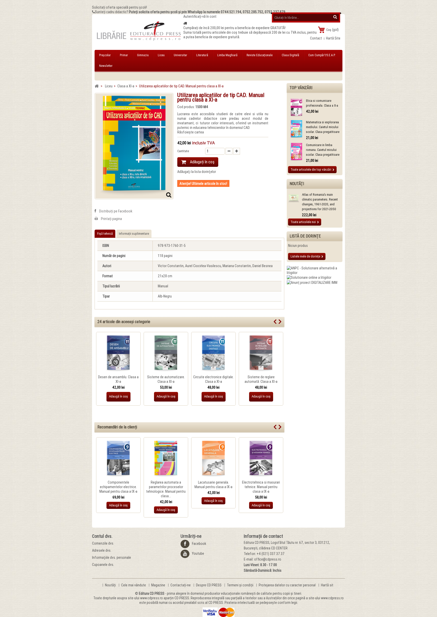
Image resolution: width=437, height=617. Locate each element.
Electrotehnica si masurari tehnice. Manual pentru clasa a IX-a (261, 486)
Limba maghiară (227, 55)
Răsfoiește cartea (190, 132)
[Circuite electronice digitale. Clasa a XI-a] (213, 354)
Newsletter (106, 66)
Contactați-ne (180, 585)
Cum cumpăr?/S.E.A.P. (321, 55)
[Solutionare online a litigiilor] (309, 277)
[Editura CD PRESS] (139, 33)
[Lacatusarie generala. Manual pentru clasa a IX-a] (213, 459)
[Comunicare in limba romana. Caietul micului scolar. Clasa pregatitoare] (296, 152)
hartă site (333, 38)
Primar (124, 55)
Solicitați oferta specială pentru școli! (119, 7)
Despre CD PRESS (209, 585)
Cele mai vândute (134, 585)
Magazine (158, 585)
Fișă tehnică (105, 233)
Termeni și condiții (240, 585)
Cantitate (183, 151)
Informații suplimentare (134, 233)
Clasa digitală (290, 55)
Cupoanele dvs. (103, 565)
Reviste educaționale (260, 55)
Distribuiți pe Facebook (115, 211)
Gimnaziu (143, 55)
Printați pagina (111, 219)
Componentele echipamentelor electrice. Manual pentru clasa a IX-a (118, 486)
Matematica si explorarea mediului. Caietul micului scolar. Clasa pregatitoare (322, 127)
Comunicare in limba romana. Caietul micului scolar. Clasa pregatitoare (322, 149)
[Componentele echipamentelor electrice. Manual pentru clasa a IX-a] (118, 459)
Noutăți (297, 183)
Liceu (161, 55)
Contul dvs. (102, 536)
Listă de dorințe (305, 236)
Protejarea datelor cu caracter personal (287, 585)
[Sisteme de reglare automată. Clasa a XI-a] (261, 354)
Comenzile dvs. (103, 543)
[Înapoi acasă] (97, 86)
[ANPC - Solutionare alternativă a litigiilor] (314, 270)
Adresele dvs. (101, 550)
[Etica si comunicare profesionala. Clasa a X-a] (296, 107)
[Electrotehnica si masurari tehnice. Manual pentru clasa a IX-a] (261, 459)
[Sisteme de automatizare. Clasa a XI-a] (166, 354)
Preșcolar (105, 55)
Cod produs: (186, 107)
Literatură (202, 55)
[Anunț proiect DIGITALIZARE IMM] (312, 282)
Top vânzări (301, 87)
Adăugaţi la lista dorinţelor (196, 172)
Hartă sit (327, 585)
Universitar (180, 55)
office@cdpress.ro (267, 559)
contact (316, 38)
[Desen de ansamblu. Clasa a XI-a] (118, 354)
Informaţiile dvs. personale (111, 557)
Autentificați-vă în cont (199, 16)
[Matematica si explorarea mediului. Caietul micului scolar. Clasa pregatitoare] (296, 129)
